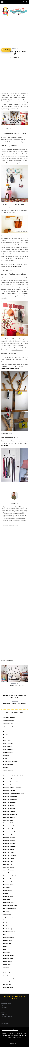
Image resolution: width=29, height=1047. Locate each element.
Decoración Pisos (7, 861)
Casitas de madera (8, 752)
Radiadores (6, 952)
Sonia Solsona (15, 57)
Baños (2, 1005)
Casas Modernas (7, 746)
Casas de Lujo (7, 741)
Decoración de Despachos (10, 796)
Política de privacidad (21, 1033)
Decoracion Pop (7, 864)
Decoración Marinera (9, 837)
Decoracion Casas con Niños (11, 782)
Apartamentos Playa (8, 723)
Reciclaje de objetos (8, 955)
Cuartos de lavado (8, 773)
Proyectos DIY (14, 48)
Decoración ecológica (9, 808)
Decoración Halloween (9, 817)
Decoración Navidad (8, 849)
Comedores (4, 1014)
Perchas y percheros (8, 937)
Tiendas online (7, 982)
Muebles (5, 923)
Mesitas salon (6, 920)
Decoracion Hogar (8, 820)
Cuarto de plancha (8, 770)
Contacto (4, 1033)
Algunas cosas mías (8, 720)
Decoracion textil (7, 882)
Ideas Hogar (6, 899)
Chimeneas (6, 755)
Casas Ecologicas (7, 743)
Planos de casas (7, 940)
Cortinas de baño (8, 764)
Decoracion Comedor (9, 791)
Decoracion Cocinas (8, 785)
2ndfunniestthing (17, 266)
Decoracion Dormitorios (9, 802)
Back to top (13, 1043)
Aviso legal (11, 1033)
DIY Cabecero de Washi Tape (14, 686)
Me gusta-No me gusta (9, 917)
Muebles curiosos (8, 926)
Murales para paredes (9, 932)
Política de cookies (8, 1035)
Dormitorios (4, 1007)
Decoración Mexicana (9, 843)
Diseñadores (6, 888)
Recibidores (4, 1010)
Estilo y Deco (5, 445)
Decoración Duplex (8, 805)
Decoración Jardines (8, 829)
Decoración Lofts (8, 835)
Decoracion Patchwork (9, 855)
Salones (3, 1012)
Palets (4, 935)
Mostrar (12, 129)
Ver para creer (7, 984)
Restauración (6, 964)
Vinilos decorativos (8, 987)
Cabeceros (6, 738)
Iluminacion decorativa (9, 908)
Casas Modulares (8, 749)
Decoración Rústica (8, 870)
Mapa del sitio (17, 1035)
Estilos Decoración (8, 896)
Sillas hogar (6, 967)
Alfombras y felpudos (9, 717)
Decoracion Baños (8, 779)
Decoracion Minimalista (9, 846)
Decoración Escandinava (10, 814)
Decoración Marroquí (9, 840)
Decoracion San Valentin (10, 876)
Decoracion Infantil (8, 826)
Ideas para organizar (9, 902)
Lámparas (6, 911)
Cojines (5, 758)
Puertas (5, 946)
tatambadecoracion (17, 350)
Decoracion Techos (8, 879)
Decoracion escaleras (9, 811)
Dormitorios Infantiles (6, 1016)
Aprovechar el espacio (9, 726)
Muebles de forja (7, 929)
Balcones (5, 732)
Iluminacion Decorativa (7, 1021)
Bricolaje (5, 735)
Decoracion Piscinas (8, 858)
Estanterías (6, 893)
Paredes (3, 1019)
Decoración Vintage (8, 885)
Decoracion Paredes (8, 852)
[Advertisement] (14, 30)
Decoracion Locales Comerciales (12, 832)
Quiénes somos (22, 1032)
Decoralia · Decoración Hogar (10, 1030)
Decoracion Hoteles (8, 823)
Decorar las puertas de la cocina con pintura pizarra (14, 695)
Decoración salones (8, 873)
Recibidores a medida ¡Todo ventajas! (14, 702)
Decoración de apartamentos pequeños (13, 793)
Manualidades (7, 914)
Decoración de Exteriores (10, 799)
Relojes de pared (7, 961)
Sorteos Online (7, 973)
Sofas (4, 970)
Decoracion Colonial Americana (12, 788)
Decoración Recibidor (9, 867)
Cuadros (5, 767)
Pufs (4, 949)
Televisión (6, 976)
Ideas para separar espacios (10, 905)
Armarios (5, 729)
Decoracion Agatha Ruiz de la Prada (13, 776)
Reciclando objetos (8, 958)
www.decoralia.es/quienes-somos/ (10, 525)
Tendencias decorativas (9, 979)
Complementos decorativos (10, 761)
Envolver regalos (7, 890)
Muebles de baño (5, 1023)
